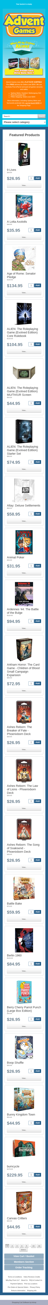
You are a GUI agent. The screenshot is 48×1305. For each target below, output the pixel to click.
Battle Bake (14, 903)
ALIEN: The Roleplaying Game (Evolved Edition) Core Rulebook (22, 332)
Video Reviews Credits (31, 1277)
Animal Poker (15, 557)
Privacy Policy (35, 1287)
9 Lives (11, 169)
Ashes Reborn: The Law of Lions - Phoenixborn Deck (22, 789)
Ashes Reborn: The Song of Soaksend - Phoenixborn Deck (23, 848)
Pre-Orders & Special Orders (18, 1287)
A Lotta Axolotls (17, 221)
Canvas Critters (17, 1218)
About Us (24, 1280)
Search (41, 116)
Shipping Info (32, 1291)
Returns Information (18, 1291)
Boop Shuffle (15, 1062)
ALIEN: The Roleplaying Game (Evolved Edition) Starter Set (22, 450)
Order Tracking (23, 1267)
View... (24, 185)
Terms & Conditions (15, 1277)
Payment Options (16, 1284)
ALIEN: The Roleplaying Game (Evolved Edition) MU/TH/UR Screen (22, 391)
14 (39, 1246)
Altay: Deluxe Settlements (23, 505)
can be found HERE (32, 103)
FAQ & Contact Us (35, 1280)
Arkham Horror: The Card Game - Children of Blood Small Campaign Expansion (23, 670)
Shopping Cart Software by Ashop (24, 1302)
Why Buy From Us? (13, 1280)
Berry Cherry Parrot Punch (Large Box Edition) (24, 1009)
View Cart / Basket (23, 1256)
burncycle (13, 1166)
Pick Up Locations (30, 1284)
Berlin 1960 (14, 955)
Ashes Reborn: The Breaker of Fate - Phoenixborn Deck (19, 730)
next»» (23, 1250)
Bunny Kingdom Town (21, 1114)
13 (33, 1246)
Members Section (24, 1262)
